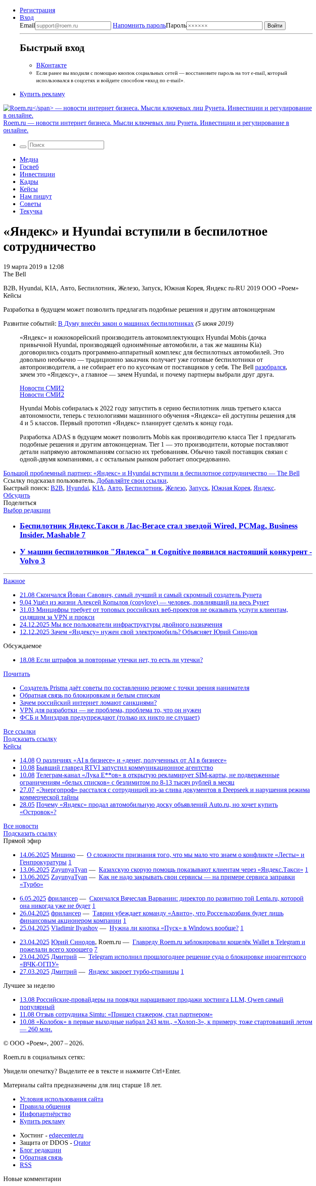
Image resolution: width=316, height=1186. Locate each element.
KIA (98, 487)
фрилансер (63, 898)
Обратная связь (41, 1157)
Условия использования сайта (61, 1099)
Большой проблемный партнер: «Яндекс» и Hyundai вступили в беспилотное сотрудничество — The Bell (151, 473)
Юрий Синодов (73, 941)
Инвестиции (37, 174)
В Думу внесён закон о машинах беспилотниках (126, 323)
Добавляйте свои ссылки (132, 480)
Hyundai (77, 487)
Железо (175, 487)
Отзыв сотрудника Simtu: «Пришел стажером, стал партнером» (116, 1014)
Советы (30, 203)
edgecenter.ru (66, 1135)
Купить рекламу (42, 93)
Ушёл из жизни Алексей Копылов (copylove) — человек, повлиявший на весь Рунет (144, 602)
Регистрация (37, 10)
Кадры (29, 181)
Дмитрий (64, 956)
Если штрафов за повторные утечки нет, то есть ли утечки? (111, 659)
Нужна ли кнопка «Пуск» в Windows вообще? (174, 927)
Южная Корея (230, 487)
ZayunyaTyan (69, 869)
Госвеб (29, 166)
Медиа (29, 159)
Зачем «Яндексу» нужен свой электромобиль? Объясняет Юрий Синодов (139, 631)
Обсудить (16, 495)
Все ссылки (19, 731)
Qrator (82, 1142)
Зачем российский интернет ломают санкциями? (88, 702)
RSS (26, 1164)
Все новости (20, 825)
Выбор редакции (27, 510)
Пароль (149, 25)
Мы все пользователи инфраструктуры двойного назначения (121, 624)
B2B (57, 487)
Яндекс (263, 487)
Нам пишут (36, 196)
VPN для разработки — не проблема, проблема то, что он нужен (110, 710)
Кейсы (29, 188)
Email (27, 25)
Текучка (31, 211)
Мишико (63, 854)
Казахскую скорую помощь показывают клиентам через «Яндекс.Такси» (201, 869)
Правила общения (45, 1106)
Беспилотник (143, 487)
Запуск (198, 487)
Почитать (16, 673)
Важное (14, 580)
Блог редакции (40, 1150)
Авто (114, 487)
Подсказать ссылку (30, 738)
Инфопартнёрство (45, 1113)
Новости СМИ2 (42, 388)
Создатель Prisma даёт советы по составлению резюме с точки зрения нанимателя (134, 687)
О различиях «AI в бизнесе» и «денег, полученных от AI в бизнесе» (131, 760)
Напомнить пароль (139, 25)
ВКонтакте (51, 65)
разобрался (270, 367)
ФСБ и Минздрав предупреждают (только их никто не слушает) (110, 717)
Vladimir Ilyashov (74, 927)
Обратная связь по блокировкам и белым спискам (90, 695)
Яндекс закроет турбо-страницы (133, 971)
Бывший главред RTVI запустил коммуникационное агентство (124, 767)
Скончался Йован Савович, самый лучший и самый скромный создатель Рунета (141, 594)
